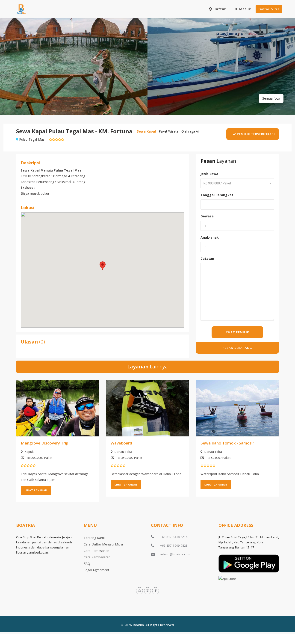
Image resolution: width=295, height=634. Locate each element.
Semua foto (271, 98)
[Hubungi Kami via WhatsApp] (139, 590)
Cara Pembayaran (97, 557)
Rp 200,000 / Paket (39, 458)
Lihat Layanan (36, 490)
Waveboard (121, 443)
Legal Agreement (96, 570)
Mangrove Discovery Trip (44, 443)
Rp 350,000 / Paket (129, 458)
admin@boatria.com (175, 554)
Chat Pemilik (237, 332)
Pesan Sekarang (237, 348)
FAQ (87, 563)
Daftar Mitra (269, 9)
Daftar (219, 9)
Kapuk (29, 452)
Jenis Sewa (209, 174)
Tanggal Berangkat (217, 195)
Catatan (207, 258)
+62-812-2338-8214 (174, 537)
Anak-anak (210, 237)
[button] (103, 265)
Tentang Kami (94, 538)
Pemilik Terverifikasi (255, 134)
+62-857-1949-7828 (174, 545)
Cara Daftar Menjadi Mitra (103, 544)
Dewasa (207, 216)
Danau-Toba (123, 452)
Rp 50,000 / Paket (218, 458)
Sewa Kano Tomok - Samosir (227, 443)
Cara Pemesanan (96, 550)
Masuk (245, 9)
